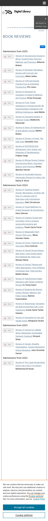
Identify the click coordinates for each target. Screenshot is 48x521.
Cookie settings (36, 496)
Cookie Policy (39, 499)
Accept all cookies (24, 507)
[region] (24, 500)
